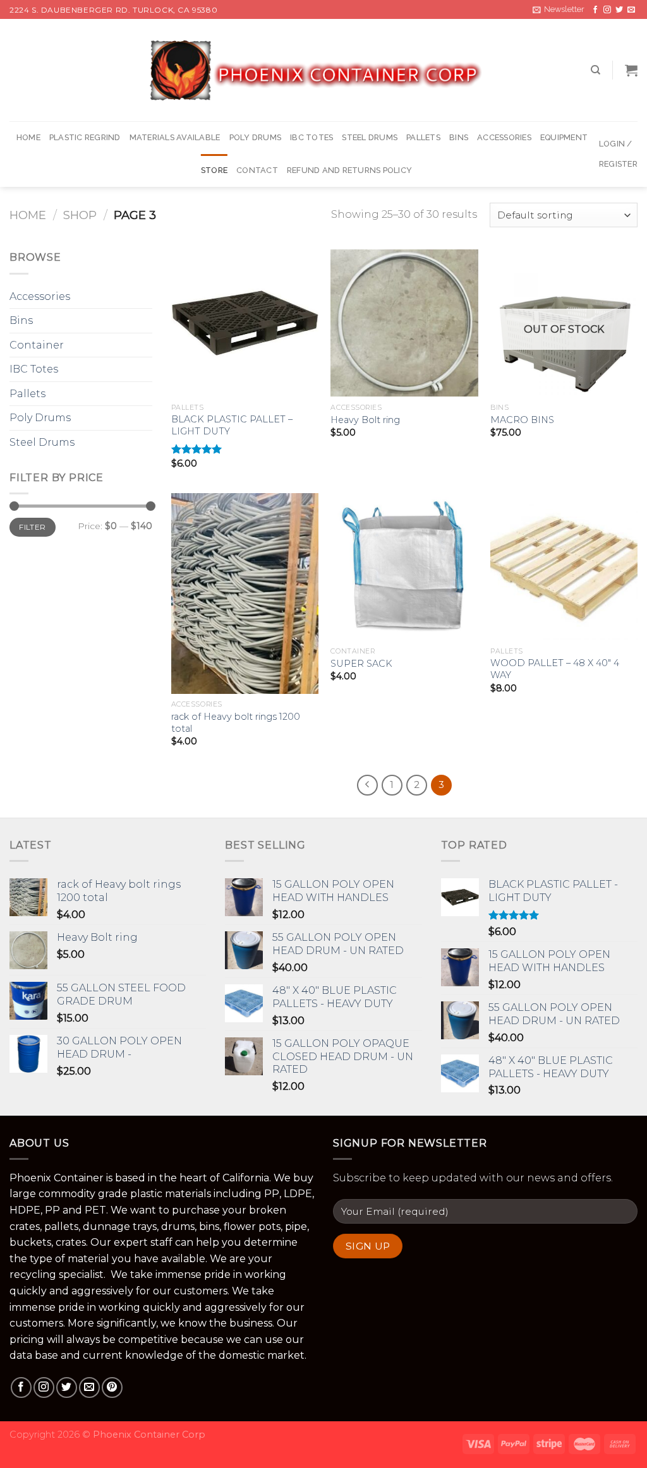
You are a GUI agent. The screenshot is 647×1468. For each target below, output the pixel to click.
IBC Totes (311, 137)
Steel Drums (369, 137)
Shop (80, 215)
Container (36, 345)
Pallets (423, 137)
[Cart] (631, 70)
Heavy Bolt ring (365, 420)
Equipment (564, 137)
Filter (32, 527)
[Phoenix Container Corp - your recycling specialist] (323, 70)
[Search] (595, 70)
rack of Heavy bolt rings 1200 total (235, 722)
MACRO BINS (522, 420)
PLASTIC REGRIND (85, 137)
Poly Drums (255, 137)
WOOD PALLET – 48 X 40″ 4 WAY (554, 669)
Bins (458, 137)
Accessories (504, 137)
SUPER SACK (361, 663)
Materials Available (175, 137)
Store (214, 170)
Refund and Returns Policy (349, 170)
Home (28, 137)
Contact (257, 170)
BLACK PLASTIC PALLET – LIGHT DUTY (232, 425)
